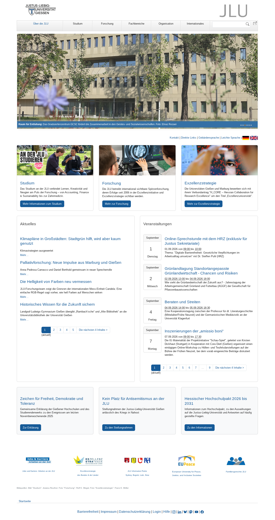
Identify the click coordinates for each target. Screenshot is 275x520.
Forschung (107, 23)
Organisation (166, 23)
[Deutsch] (246, 137)
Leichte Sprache (231, 137)
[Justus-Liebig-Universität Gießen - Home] (40, 10)
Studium (78, 23)
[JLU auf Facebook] (202, 511)
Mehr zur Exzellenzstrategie (203, 203)
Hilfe (166, 511)
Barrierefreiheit (87, 511)
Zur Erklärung (30, 427)
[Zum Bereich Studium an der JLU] (55, 160)
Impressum (109, 511)
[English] (254, 137)
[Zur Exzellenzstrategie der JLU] (219, 160)
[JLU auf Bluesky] (186, 511)
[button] (255, 23)
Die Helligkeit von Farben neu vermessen (56, 282)
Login (157, 511)
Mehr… (24, 255)
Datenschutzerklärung (134, 511)
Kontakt (175, 137)
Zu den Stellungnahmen (118, 427)
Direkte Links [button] (189, 137)
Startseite (25, 501)
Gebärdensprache (209, 137)
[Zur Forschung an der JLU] (137, 160)
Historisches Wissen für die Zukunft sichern (57, 304)
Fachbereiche (136, 23)
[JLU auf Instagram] (174, 511)
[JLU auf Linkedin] (180, 511)
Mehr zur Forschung (116, 203)
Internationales (195, 23)
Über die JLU (40, 23)
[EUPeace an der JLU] (187, 457)
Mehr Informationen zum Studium (42, 203)
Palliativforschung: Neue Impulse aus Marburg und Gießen (70, 262)
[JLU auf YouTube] (196, 511)
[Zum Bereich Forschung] (137, 81)
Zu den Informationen (199, 427)
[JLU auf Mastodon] (191, 511)
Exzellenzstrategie (200, 183)
